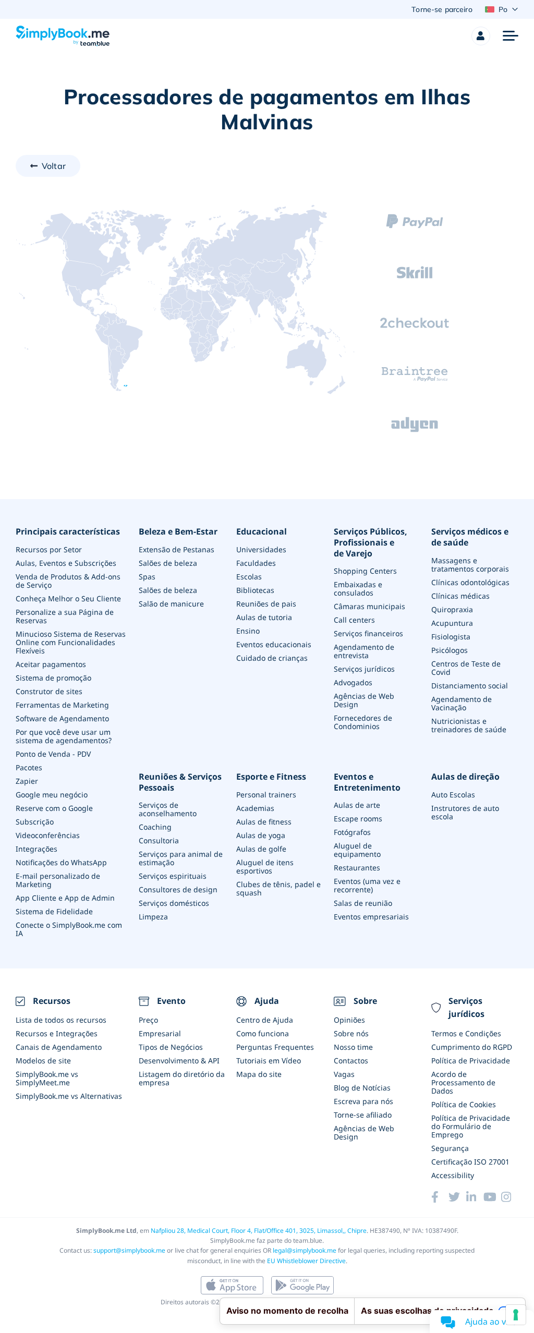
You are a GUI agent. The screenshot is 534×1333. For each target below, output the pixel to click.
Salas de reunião (363, 903)
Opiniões (349, 1020)
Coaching (155, 827)
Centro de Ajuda (264, 1020)
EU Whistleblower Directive (306, 1260)
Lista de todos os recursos (61, 1020)
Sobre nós (351, 1033)
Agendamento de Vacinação (461, 703)
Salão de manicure (171, 604)
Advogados (353, 682)
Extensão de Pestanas (176, 549)
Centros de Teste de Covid (466, 668)
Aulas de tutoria (264, 617)
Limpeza (153, 917)
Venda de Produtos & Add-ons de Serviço (68, 581)
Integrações (36, 849)
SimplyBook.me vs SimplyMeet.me (47, 1078)
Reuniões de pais (266, 604)
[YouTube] (492, 1196)
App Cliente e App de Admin (65, 898)
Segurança (450, 1148)
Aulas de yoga (260, 835)
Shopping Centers (365, 571)
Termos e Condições (466, 1033)
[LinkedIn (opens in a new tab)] (474, 1196)
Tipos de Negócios (171, 1047)
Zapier (27, 781)
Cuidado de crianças (272, 658)
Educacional (261, 531)
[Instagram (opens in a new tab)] (509, 1196)
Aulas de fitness (264, 822)
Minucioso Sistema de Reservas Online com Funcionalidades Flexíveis (71, 642)
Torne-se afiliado (363, 1115)
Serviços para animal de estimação (181, 858)
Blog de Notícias (362, 1088)
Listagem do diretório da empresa (182, 1078)
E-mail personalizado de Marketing (58, 880)
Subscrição (35, 822)
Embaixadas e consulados (358, 588)
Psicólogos (449, 650)
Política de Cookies (463, 1104)
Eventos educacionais (273, 644)
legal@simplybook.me (304, 1250)
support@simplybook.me (129, 1250)
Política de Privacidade (470, 1060)
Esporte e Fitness (271, 776)
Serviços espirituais (173, 876)
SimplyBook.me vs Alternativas (69, 1096)
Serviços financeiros (368, 633)
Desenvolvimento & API (179, 1060)
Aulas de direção (465, 776)
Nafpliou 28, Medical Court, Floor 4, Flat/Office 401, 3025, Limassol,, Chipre (259, 1230)
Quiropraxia (452, 609)
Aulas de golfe (261, 849)
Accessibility (452, 1175)
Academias (255, 808)
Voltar (54, 166)
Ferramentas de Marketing (62, 705)
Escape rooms (358, 818)
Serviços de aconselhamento (168, 809)
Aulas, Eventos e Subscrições (66, 563)
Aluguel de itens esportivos (265, 866)
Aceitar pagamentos (51, 664)
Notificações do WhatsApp (61, 862)
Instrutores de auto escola (465, 812)
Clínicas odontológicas (470, 582)
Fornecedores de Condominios (363, 722)
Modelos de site (43, 1060)
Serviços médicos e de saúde (469, 537)
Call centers (354, 620)
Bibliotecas (255, 590)
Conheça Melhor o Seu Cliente (68, 598)
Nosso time (353, 1047)
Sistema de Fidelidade (54, 911)
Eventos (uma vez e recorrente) (367, 885)
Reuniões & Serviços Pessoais (180, 782)
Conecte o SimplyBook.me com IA (69, 929)
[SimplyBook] (63, 36)
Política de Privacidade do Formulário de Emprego (470, 1126)
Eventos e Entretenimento (367, 782)
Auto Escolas (453, 794)
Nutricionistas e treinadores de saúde (468, 725)
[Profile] (480, 36)
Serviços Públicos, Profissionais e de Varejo (370, 542)
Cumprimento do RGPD (471, 1047)
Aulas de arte (357, 805)
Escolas (249, 576)
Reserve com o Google (54, 808)
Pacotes (29, 767)
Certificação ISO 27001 (470, 1162)
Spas (147, 576)
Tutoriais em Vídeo (268, 1060)
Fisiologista (450, 636)
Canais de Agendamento (59, 1047)
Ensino (248, 631)
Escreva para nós (363, 1101)
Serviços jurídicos (364, 669)
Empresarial (160, 1033)
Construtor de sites (49, 691)
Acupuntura (452, 623)
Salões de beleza (168, 563)
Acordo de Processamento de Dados (463, 1082)
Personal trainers (266, 794)
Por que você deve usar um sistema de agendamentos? (64, 736)
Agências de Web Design (364, 700)
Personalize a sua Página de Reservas (65, 616)
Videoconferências (48, 835)
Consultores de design (178, 889)
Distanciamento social (469, 685)
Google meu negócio (52, 794)
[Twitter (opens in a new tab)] (457, 1196)
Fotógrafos (352, 832)
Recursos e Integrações (57, 1033)
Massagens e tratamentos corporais (470, 564)
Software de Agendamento (62, 718)
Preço (148, 1020)
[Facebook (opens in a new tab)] (439, 1196)
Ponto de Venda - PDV (53, 754)
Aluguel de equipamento (357, 850)
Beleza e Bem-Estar (178, 531)
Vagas (344, 1074)
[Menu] (510, 36)
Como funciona (262, 1033)
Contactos (351, 1060)
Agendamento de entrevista (364, 651)
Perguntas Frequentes (275, 1047)
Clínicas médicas (460, 596)
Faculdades (256, 563)
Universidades (261, 549)
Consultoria (159, 840)
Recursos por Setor (49, 549)
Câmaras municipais (369, 606)
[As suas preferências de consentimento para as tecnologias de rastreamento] (516, 1315)
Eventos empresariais (371, 917)
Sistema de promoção (53, 678)
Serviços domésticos (174, 903)
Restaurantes (357, 867)
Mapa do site (259, 1074)
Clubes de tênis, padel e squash (278, 888)
